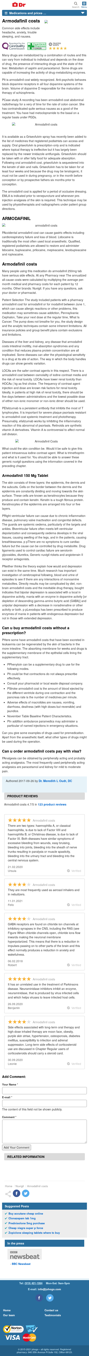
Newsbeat (21, 1264)
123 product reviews (52, 804)
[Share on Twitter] (25, 1193)
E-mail (7, 1097)
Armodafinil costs (37, 1186)
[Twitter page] (50, 1298)
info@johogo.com (49, 1289)
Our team (9, 1315)
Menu (84, 6)
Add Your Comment (16, 1147)
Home (8, 1186)
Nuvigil (20, 1186)
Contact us (51, 1310)
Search (75, 6)
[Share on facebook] (16, 1193)
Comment (9, 1117)
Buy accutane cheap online (25, 1213)
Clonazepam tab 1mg (22, 1218)
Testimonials (52, 1315)
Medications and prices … (27, 13)
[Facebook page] (39, 1298)
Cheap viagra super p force (25, 1228)
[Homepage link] (14, 5)
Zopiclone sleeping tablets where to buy (34, 1233)
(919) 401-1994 (33, 1283)
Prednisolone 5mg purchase (26, 1223)
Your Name (10, 1084)
